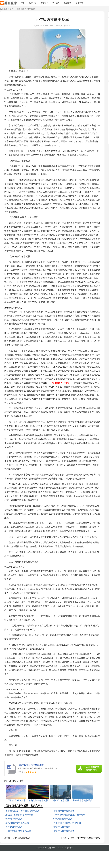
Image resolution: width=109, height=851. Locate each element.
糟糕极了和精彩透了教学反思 (19, 815)
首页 (23, 3)
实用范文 (79, 3)
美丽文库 (51, 848)
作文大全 (44, 3)
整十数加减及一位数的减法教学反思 (22, 811)
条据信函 (67, 3)
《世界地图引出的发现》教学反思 (69, 815)
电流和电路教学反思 (62, 819)
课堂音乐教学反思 (61, 827)
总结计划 (32, 3)
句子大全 (56, 3)
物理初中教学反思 (13, 819)
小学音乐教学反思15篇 (64, 831)
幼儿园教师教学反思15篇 (17, 823)
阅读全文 (59, 26)
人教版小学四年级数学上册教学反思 (84, 838)
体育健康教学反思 (13, 827)
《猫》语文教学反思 (21, 838)
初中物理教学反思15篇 (64, 811)
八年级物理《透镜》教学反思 (67, 823)
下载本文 (67, 26)
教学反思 (31, 9)
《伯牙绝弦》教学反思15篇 (18, 831)
